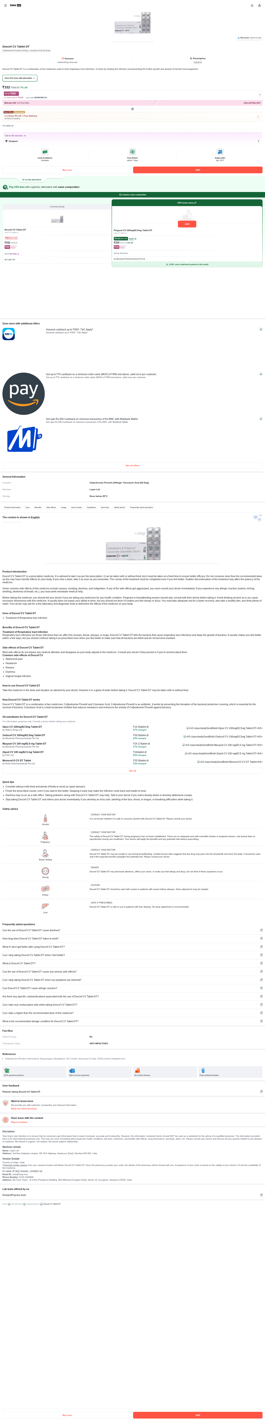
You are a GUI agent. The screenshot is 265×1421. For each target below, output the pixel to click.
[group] (132, 20)
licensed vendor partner (15, 1165)
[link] (16, 5)
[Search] (251, 5)
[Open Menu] (5, 5)
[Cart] (259, 5)
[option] (12, 507)
